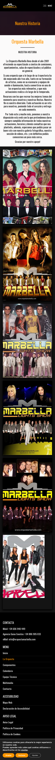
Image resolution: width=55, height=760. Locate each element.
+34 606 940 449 (17, 629)
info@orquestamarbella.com (22, 639)
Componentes (9, 665)
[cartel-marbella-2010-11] (27, 572)
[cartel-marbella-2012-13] (27, 264)
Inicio (5, 653)
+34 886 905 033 (33, 634)
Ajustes (35, 755)
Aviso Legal (8, 722)
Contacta (7, 688)
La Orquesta (8, 659)
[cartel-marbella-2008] (27, 418)
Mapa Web (7, 702)
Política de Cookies (11, 734)
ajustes (24, 750)
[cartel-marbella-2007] (27, 341)
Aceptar (9, 755)
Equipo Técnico (10, 676)
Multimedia (8, 682)
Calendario (8, 671)
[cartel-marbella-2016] (27, 187)
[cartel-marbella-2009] (27, 495)
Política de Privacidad (13, 728)
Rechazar (21, 755)
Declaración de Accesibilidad (16, 708)
